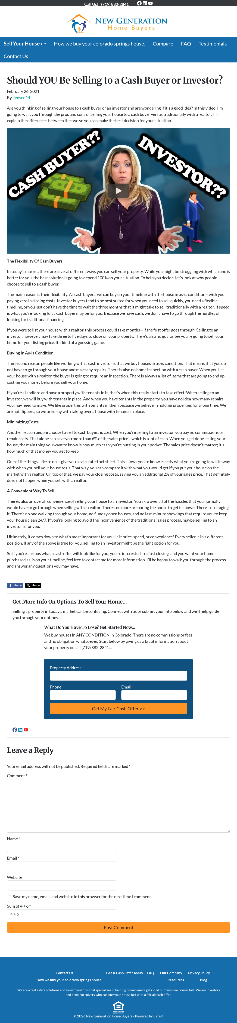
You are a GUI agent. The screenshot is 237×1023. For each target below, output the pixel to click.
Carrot (158, 1016)
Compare (163, 44)
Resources (176, 980)
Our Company (171, 973)
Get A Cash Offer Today (124, 973)
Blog (203, 980)
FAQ (186, 44)
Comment (17, 775)
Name (13, 838)
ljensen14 (21, 97)
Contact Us (16, 56)
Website (14, 877)
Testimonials (213, 44)
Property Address (67, 667)
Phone (55, 686)
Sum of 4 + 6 (19, 906)
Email (127, 686)
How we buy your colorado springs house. (99, 44)
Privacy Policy (199, 973)
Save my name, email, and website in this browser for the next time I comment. (82, 896)
